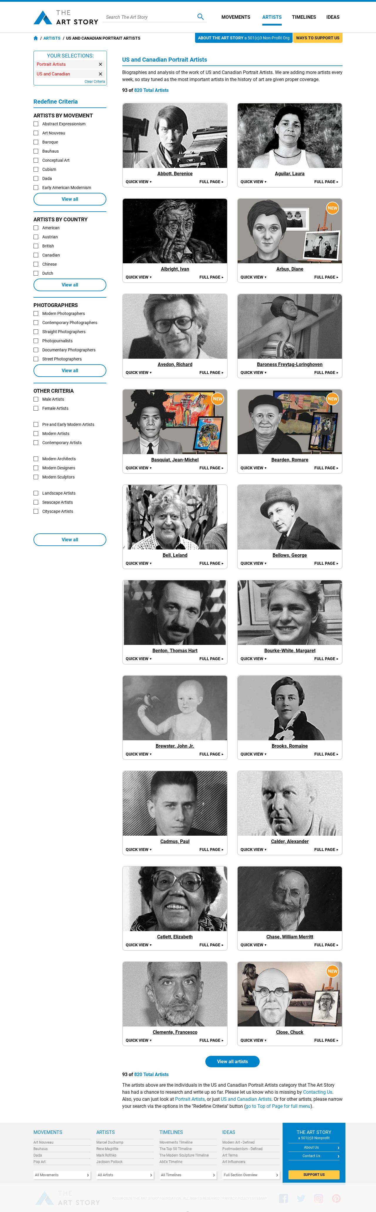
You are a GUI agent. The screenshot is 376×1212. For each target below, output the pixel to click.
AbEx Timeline (171, 1162)
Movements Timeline (176, 1142)
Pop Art (39, 1162)
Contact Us (311, 1156)
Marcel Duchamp (109, 1142)
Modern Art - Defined (238, 1142)
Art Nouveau (43, 1142)
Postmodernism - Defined (242, 1149)
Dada (37, 1155)
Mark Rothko (106, 1155)
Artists (272, 17)
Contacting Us (317, 1092)
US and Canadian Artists (246, 1099)
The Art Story (65, 17)
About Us (311, 1147)
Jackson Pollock (109, 1162)
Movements (235, 17)
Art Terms (230, 1155)
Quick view (139, 181)
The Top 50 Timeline (176, 1149)
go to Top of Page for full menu (278, 1106)
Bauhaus (40, 1149)
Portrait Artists (190, 1099)
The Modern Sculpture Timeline (184, 1155)
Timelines (304, 17)
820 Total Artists (151, 90)
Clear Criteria (95, 82)
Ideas (333, 17)
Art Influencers (233, 1162)
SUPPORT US (314, 1175)
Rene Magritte (107, 1149)
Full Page (211, 181)
